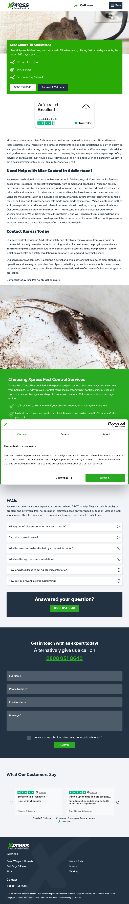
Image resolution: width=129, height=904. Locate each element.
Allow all (105, 477)
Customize (62, 477)
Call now (87, 5)
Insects (73, 866)
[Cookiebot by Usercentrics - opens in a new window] (110, 424)
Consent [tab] (22, 434)
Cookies (77, 898)
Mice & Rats (76, 861)
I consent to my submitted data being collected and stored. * (67, 737)
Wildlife (73, 871)
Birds (9, 871)
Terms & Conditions (48, 898)
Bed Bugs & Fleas (16, 866)
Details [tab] (64, 434)
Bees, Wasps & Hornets (20, 861)
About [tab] (106, 434)
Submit (64, 745)
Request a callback (53, 87)
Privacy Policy (65, 898)
